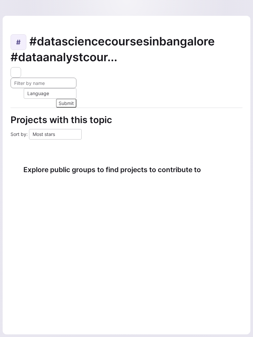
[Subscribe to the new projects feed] (16, 72)
